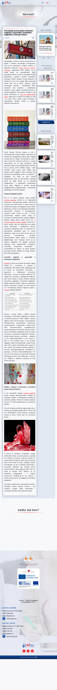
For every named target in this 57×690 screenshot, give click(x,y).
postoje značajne (29, 393)
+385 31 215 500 (7, 629)
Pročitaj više (48, 53)
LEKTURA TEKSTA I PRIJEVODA (52, 175)
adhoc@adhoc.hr (7, 634)
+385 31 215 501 (7, 631)
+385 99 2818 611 (11, 619)
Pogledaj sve (46, 122)
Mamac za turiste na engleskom (52, 139)
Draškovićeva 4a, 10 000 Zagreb (12, 611)
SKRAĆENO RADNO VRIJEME (52, 92)
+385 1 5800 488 (7, 613)
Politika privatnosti (23, 657)
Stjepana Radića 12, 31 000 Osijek (12, 626)
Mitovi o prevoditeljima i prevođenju (52, 158)
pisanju (6, 290)
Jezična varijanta (10, 200)
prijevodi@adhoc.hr (8, 616)
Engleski (7, 263)
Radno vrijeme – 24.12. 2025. (52, 76)
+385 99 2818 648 (11, 636)
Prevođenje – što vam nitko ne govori (52, 194)
